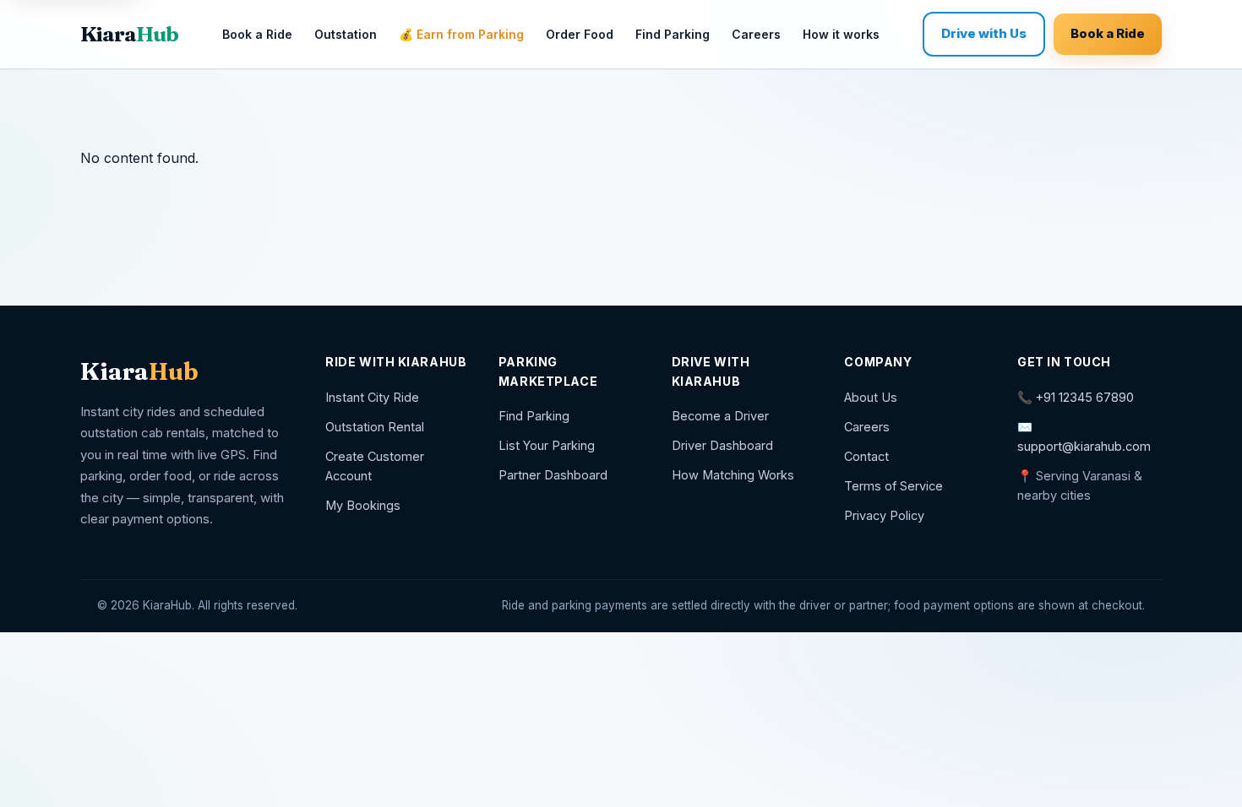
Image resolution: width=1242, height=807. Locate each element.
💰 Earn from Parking (461, 34)
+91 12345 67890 (1085, 397)
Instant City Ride (372, 397)
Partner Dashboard (552, 475)
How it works (841, 34)
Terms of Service (893, 486)
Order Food (579, 34)
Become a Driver (720, 416)
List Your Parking (546, 445)
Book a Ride (257, 34)
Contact (866, 456)
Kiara (129, 33)
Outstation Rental (374, 427)
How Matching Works (733, 475)
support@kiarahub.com (1084, 446)
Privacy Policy (884, 515)
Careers (756, 34)
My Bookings (362, 505)
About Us (870, 397)
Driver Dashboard (722, 445)
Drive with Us (984, 33)
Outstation (345, 34)
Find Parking (672, 34)
